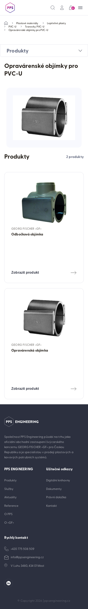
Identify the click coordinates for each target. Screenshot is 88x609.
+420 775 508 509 (22, 549)
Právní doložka (56, 497)
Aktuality (10, 497)
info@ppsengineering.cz (27, 557)
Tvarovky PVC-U (34, 26)
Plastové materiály (27, 23)
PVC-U (12, 26)
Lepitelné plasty (56, 23)
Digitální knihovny (58, 480)
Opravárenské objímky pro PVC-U (28, 30)
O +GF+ (9, 522)
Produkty (10, 480)
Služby (8, 489)
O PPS (8, 514)
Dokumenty (54, 489)
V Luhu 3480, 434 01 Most (27, 566)
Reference (11, 506)
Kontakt (51, 506)
